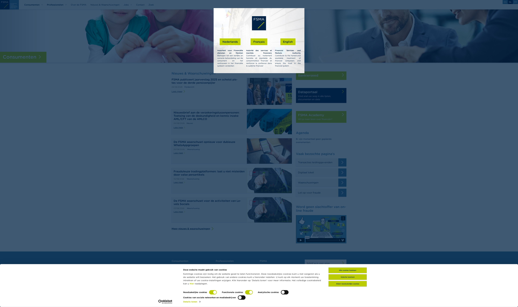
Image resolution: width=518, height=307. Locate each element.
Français (259, 41)
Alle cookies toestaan (347, 270)
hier (192, 283)
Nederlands (230, 41)
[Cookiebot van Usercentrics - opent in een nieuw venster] (165, 302)
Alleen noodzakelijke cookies (347, 284)
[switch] (249, 292)
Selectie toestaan (348, 277)
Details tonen (190, 301)
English (288, 41)
